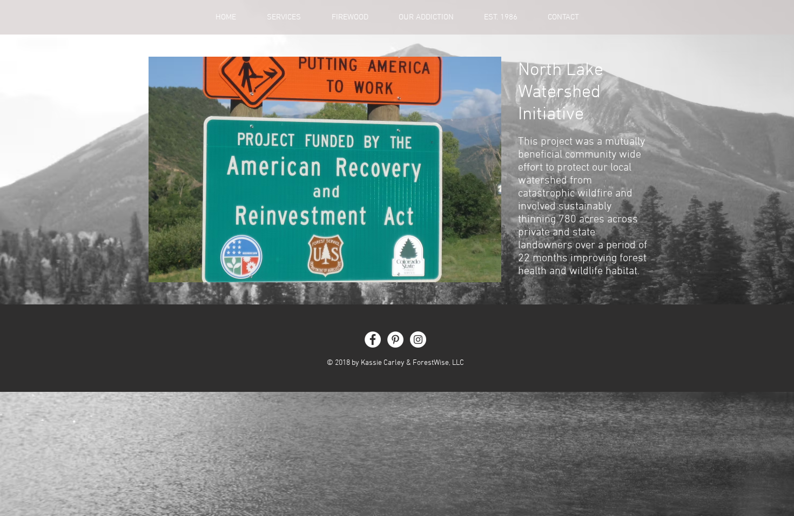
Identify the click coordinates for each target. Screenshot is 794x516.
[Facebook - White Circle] (373, 339)
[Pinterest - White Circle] (395, 339)
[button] (325, 169)
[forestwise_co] (418, 339)
